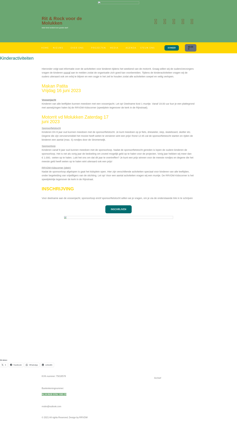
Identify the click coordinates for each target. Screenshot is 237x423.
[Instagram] (173, 21)
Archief (157, 378)
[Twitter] (155, 21)
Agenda (131, 48)
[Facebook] (182, 21)
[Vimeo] (191, 21)
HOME (45, 48)
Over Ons (77, 48)
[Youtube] (164, 21)
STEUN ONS (147, 48)
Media (114, 48)
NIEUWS (58, 48)
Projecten (98, 48)
